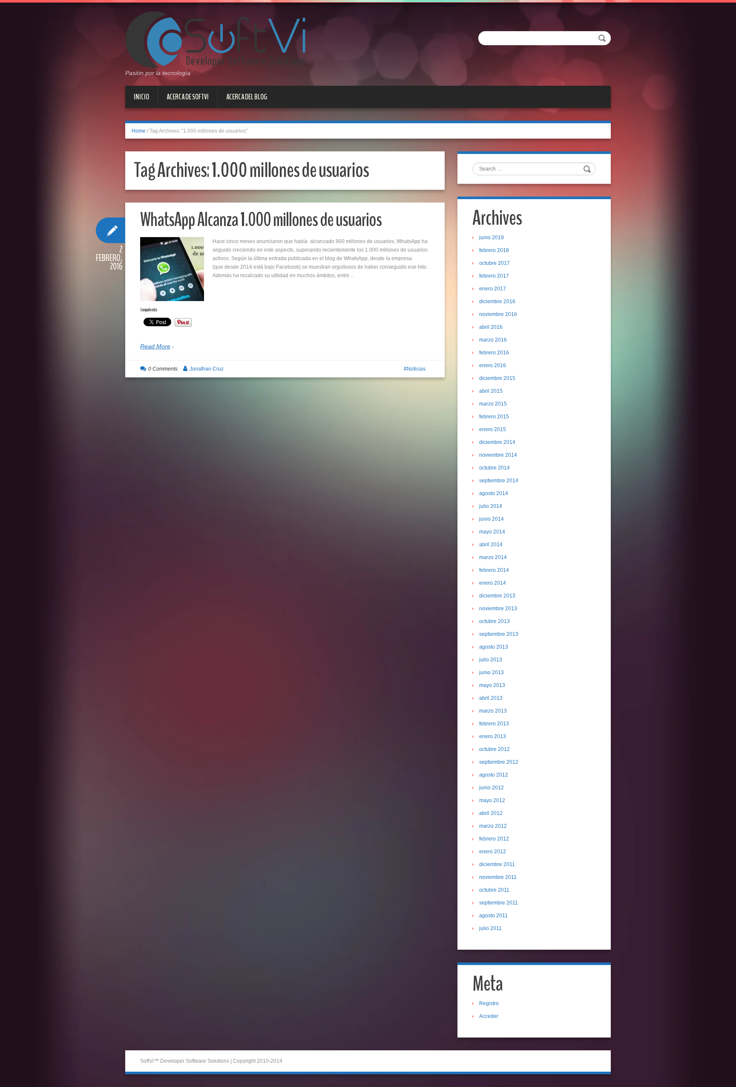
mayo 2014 (492, 532)
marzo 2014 (493, 557)
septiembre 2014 (498, 481)
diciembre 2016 (497, 301)
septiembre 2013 (498, 634)
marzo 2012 (493, 826)
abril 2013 (491, 698)
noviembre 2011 (498, 877)
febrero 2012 (494, 839)
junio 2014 (491, 519)
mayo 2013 (492, 685)
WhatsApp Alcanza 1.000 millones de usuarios (261, 220)
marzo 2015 (493, 404)
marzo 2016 (493, 340)
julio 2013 (490, 660)
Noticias (416, 369)
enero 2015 (492, 429)
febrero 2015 (494, 417)
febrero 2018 (494, 250)
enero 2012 (492, 852)
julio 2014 (490, 506)
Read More (155, 346)
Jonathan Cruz (207, 369)
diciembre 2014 (497, 442)
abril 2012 (491, 813)
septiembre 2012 (498, 762)
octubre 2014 (494, 468)
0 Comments (163, 369)
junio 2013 (491, 672)
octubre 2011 (494, 890)
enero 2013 (492, 736)
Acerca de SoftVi (188, 97)
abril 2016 (491, 327)
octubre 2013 (494, 621)
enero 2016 (492, 365)
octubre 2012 (494, 749)
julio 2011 (490, 928)
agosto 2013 (493, 647)
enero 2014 (492, 583)
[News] (215, 39)
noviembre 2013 (498, 609)
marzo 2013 (493, 711)
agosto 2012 (493, 775)
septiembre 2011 (498, 903)
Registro (489, 1003)
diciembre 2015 (497, 378)
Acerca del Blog (246, 97)
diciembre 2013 (497, 596)
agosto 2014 (493, 493)
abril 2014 (491, 545)
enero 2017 (492, 289)
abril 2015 (491, 391)
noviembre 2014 (498, 455)
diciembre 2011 (497, 864)
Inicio (141, 97)
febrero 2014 (494, 570)
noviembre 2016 (498, 314)
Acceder (488, 1016)
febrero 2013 (494, 724)
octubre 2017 (494, 263)
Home (139, 131)
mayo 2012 (492, 800)
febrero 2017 (494, 276)
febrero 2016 (494, 353)
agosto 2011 (493, 916)
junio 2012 (491, 788)
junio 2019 (491, 238)
